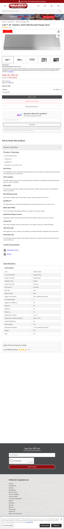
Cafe (9, 81)
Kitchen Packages (14, 494)
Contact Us (12, 511)
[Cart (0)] (58, 6)
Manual (9, 254)
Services (11, 505)
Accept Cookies (45, 525)
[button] (5, 6)
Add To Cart (32, 97)
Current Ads (12, 509)
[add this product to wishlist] (58, 36)
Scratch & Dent (13, 496)
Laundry (11, 483)
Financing (11, 503)
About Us (11, 507)
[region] (32, 522)
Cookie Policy (29, 522)
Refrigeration (12, 486)
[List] (38, 6)
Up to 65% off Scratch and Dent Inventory (33, 1)
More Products (13, 492)
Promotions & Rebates (15, 498)
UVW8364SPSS (10, 82)
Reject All (56, 525)
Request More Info (33, 106)
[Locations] (45, 6)
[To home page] (18, 5)
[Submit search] (60, 11)
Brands (11, 500)
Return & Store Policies (15, 513)
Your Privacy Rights (7, 525)
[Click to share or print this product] (58, 31)
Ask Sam (32, 124)
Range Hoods (11, 21)
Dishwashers (12, 490)
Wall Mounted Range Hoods (22, 21)
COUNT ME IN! (32, 467)
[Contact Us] (52, 6)
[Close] (61, 519)
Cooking (4, 21)
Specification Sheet (12, 250)
